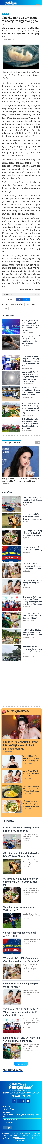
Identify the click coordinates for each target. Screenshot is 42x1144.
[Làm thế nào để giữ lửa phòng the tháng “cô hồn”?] (11, 587)
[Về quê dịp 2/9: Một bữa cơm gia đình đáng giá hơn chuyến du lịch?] (11, 570)
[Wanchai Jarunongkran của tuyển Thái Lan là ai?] (12, 920)
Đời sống (5, 14)
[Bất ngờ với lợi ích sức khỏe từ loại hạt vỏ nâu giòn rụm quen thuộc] (12, 812)
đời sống (34, 304)
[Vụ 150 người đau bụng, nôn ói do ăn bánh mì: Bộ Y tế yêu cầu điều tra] (11, 537)
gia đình (5, 308)
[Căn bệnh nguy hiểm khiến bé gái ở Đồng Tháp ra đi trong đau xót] (11, 520)
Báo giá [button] (7, 1128)
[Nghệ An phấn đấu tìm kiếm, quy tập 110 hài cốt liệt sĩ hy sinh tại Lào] (11, 636)
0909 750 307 (8, 1122)
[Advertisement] (21, 684)
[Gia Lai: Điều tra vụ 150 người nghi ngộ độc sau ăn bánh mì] (11, 504)
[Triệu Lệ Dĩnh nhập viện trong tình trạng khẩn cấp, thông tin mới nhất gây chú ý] (12, 767)
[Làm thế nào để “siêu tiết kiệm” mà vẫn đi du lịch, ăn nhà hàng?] (11, 620)
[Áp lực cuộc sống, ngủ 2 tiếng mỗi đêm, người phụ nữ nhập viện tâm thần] (11, 342)
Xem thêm (21, 1064)
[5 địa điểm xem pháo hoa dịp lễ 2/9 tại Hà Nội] (11, 554)
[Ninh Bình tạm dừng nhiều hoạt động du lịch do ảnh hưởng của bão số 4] (11, 653)
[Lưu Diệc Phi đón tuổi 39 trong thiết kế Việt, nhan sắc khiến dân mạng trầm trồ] (21, 727)
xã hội (27, 304)
